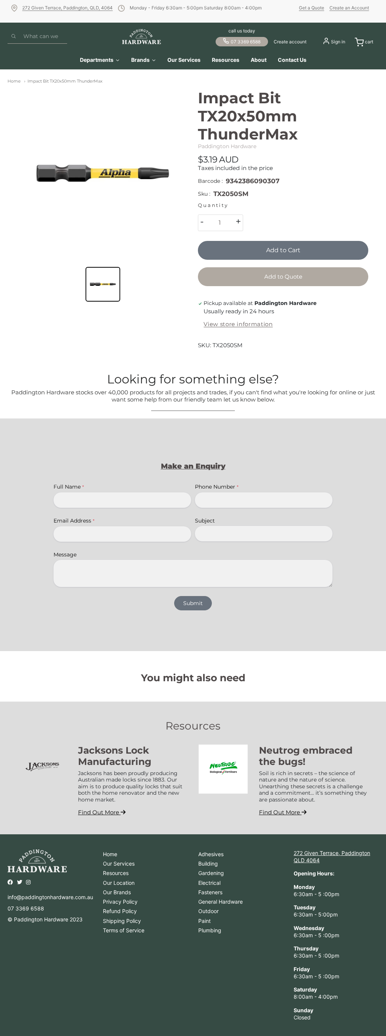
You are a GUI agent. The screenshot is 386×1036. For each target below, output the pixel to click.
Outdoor (208, 911)
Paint (204, 921)
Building (208, 863)
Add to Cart (283, 250)
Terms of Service (123, 930)
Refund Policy (120, 911)
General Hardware (220, 901)
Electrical (209, 883)
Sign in (338, 41)
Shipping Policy (122, 921)
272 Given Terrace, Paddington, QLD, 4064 (67, 8)
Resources (116, 873)
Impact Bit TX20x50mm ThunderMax (65, 81)
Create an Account (349, 8)
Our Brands (117, 892)
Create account (290, 41)
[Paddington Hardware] (141, 36)
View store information (238, 324)
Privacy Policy (120, 901)
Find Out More (99, 812)
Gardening (211, 873)
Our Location (119, 883)
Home (14, 81)
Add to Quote (283, 276)
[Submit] (14, 36)
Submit (193, 603)
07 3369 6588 (245, 41)
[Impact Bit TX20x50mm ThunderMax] (103, 174)
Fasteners (210, 892)
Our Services (119, 863)
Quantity (213, 205)
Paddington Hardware (227, 146)
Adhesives (211, 854)
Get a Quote (311, 8)
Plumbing (209, 930)
